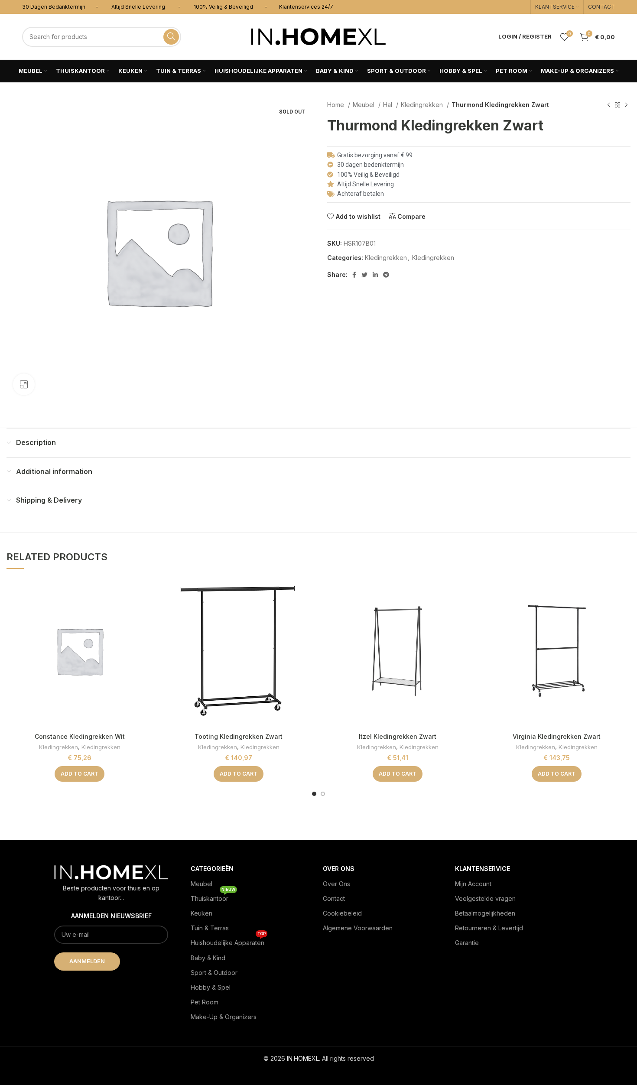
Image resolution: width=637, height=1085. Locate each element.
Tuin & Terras (210, 928)
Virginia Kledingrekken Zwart (557, 736)
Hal (388, 104)
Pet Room (204, 1002)
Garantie (467, 942)
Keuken (201, 913)
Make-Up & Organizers (224, 1016)
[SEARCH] (171, 37)
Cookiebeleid (342, 913)
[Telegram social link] (386, 274)
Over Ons (336, 883)
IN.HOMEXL (303, 1058)
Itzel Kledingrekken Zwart (397, 736)
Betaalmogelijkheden (485, 913)
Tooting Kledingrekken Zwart (239, 736)
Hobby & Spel (211, 987)
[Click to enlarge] (24, 384)
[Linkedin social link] (375, 274)
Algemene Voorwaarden (358, 928)
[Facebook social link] (354, 274)
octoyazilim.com (318, 1072)
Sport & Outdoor (214, 972)
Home (336, 104)
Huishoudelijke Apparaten (228, 941)
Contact (334, 898)
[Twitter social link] (364, 274)
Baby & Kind (208, 958)
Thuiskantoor (213, 896)
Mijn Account (473, 883)
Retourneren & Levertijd (489, 928)
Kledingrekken (423, 104)
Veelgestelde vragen (485, 898)
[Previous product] (608, 105)
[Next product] (626, 105)
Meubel (364, 104)
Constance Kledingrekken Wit (80, 736)
